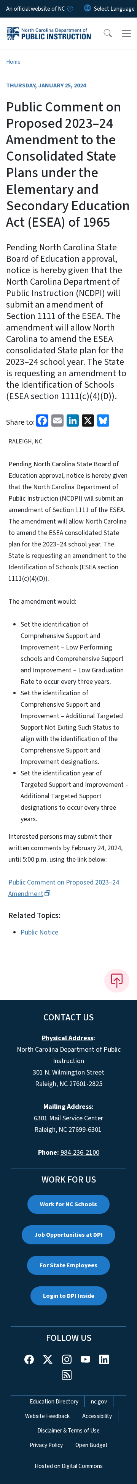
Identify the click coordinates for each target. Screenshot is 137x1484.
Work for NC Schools (68, 1204)
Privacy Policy (46, 1445)
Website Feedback (47, 1416)
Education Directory (54, 1401)
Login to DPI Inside (68, 1296)
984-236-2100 (80, 1152)
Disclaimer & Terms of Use (68, 1430)
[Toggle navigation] (126, 33)
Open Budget (91, 1445)
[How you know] (69, 9)
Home (13, 62)
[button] (103, 33)
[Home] (49, 26)
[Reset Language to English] (87, 9)
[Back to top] (116, 981)
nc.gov (99, 1401)
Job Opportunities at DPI (68, 1235)
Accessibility (97, 1416)
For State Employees (68, 1265)
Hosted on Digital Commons (69, 1466)
